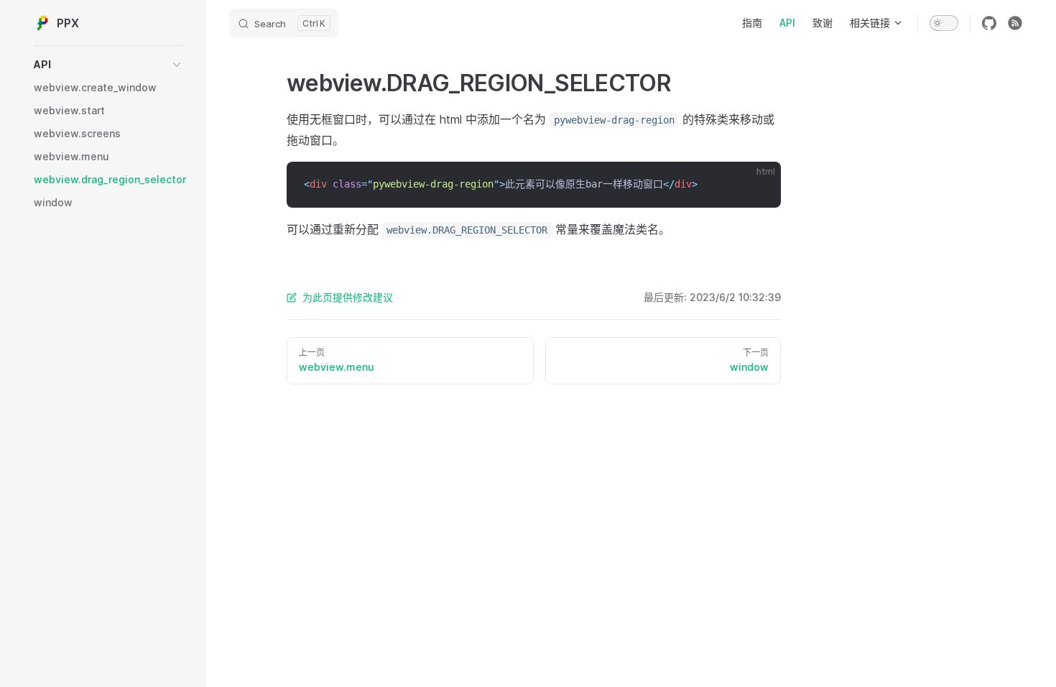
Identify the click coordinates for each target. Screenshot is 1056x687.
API (787, 23)
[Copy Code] (758, 184)
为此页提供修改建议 (347, 297)
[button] (108, 64)
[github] (989, 23)
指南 (752, 23)
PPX (68, 23)
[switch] (944, 23)
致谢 (822, 23)
